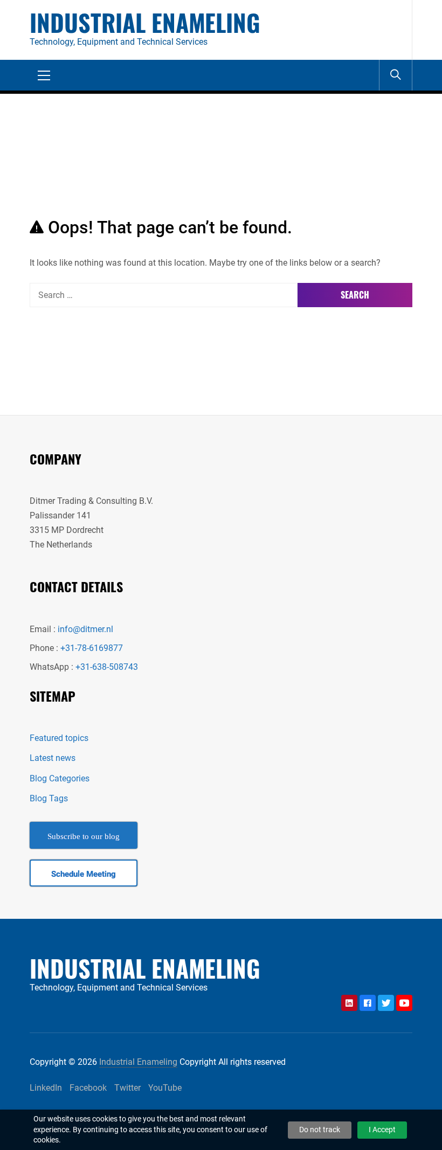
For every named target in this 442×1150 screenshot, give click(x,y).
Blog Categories (59, 778)
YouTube (165, 1088)
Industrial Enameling (145, 22)
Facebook (88, 1088)
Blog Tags (49, 798)
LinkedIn (46, 1088)
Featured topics (59, 738)
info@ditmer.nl (85, 629)
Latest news (52, 758)
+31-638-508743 (106, 667)
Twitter (127, 1088)
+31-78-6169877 (91, 648)
